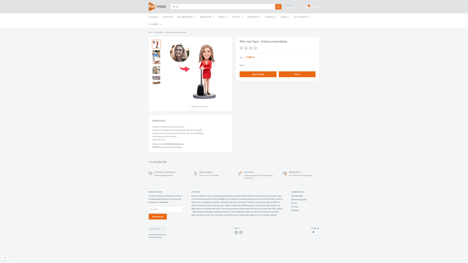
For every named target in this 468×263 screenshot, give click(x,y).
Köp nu (297, 74)
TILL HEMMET (154, 24)
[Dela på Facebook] (241, 48)
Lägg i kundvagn (258, 74)
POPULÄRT (236, 17)
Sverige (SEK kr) (155, 229)
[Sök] (278, 6)
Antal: (242, 65)
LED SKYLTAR (167, 17)
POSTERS (221, 17)
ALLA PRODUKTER (301, 17)
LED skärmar (153, 17)
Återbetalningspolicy (299, 199)
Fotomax (294, 207)
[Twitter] (250, 48)
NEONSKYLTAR (205, 17)
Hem (150, 32)
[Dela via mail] (255, 48)
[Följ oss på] (236, 232)
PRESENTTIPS (252, 17)
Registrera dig (157, 217)
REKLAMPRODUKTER (185, 17)
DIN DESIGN (269, 17)
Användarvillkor (297, 196)
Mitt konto (290, 8)
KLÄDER (284, 17)
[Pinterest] (246, 48)
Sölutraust (295, 210)
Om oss (294, 203)
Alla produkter (158, 32)
